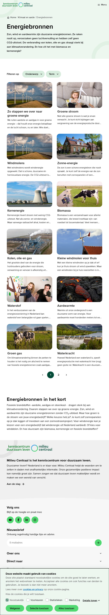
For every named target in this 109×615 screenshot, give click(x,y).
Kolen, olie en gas (19, 258)
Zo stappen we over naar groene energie (24, 113)
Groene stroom (67, 111)
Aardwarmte (66, 306)
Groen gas (14, 353)
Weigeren (15, 608)
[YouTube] (10, 519)
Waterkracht (66, 353)
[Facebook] (18, 519)
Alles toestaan (66, 608)
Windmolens (15, 163)
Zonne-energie (67, 163)
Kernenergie (15, 210)
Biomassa (64, 210)
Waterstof (14, 306)
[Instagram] (35, 519)
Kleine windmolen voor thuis (77, 258)
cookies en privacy (33, 589)
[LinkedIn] (26, 519)
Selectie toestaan (39, 608)
